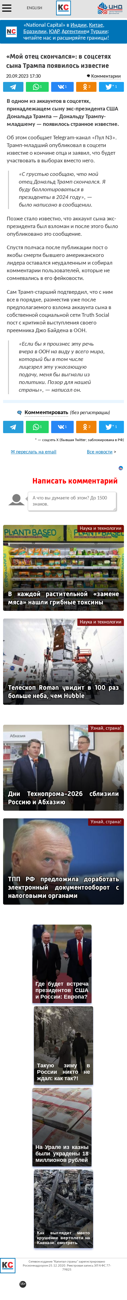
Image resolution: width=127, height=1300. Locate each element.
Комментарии (106, 76)
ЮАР (54, 31)
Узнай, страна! (106, 728)
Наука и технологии (100, 528)
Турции (99, 31)
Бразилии (35, 31)
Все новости (100, 452)
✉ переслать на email (33, 452)
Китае (96, 25)
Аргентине (74, 31)
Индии (79, 25)
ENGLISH (34, 8)
